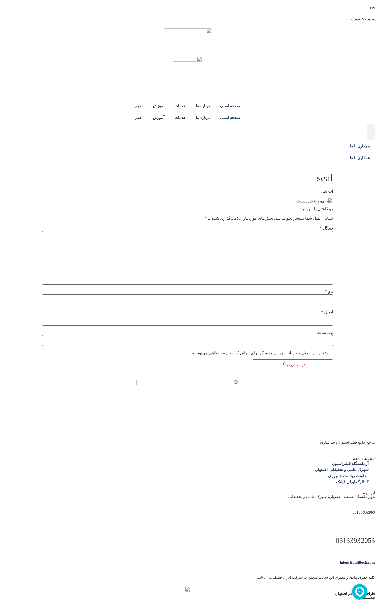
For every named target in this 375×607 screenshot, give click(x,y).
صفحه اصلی (230, 106)
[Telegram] (368, 447)
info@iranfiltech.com (357, 562)
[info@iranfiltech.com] (373, 551)
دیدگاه (326, 228)
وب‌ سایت (324, 333)
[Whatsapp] (363, 447)
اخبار (139, 106)
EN (372, 8)
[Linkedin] (373, 447)
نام (329, 292)
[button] (371, 128)
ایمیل (327, 312)
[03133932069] (373, 501)
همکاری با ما (360, 146)
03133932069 (364, 512)
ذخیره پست (305, 201)
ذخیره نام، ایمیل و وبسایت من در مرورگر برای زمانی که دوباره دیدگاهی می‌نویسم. (260, 353)
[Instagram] (358, 447)
